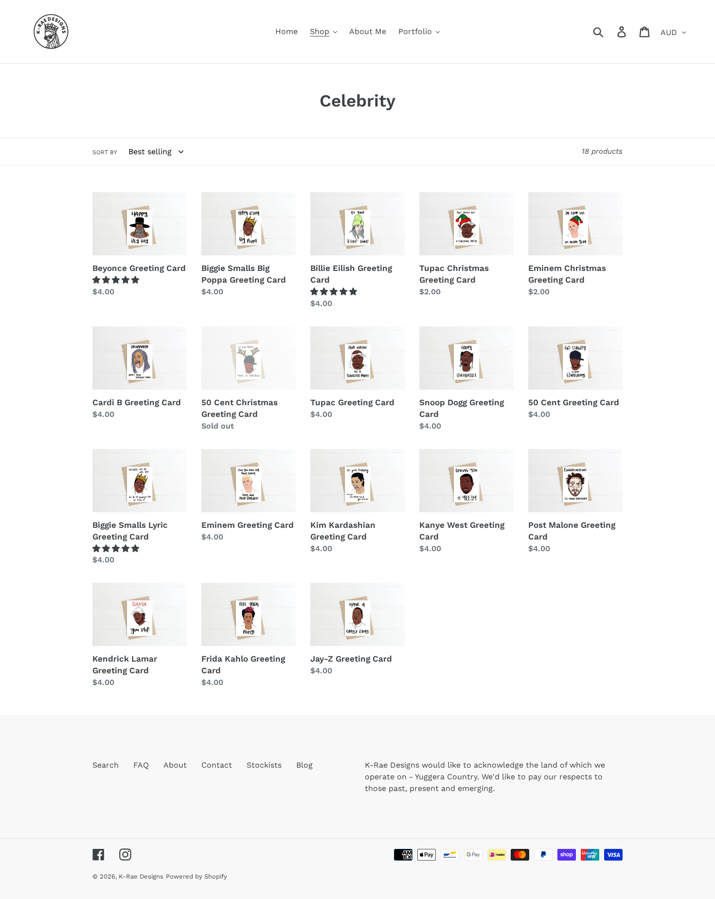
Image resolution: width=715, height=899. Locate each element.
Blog (304, 765)
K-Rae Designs (141, 876)
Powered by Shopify (196, 876)
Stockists (264, 765)
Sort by (104, 152)
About (175, 765)
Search (105, 765)
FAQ (141, 765)
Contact (216, 765)
